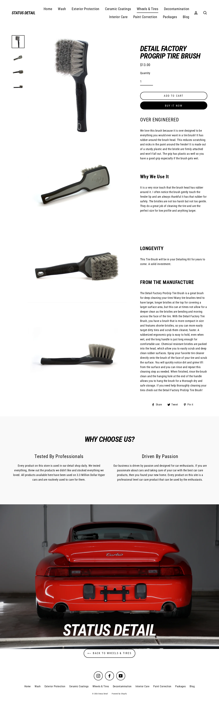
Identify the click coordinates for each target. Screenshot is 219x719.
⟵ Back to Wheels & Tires (109, 653)
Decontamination (176, 9)
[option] (109, 576)
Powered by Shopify (119, 694)
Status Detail (23, 13)
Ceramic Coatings (118, 9)
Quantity (145, 73)
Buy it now (174, 105)
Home (48, 9)
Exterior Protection (85, 9)
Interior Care (118, 17)
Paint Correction (145, 17)
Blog (186, 17)
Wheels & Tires (147, 9)
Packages (170, 17)
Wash (62, 9)
